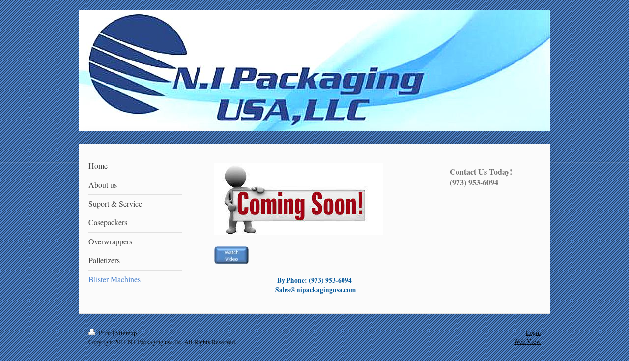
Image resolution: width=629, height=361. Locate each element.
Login (533, 333)
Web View (527, 341)
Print (105, 333)
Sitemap (126, 333)
